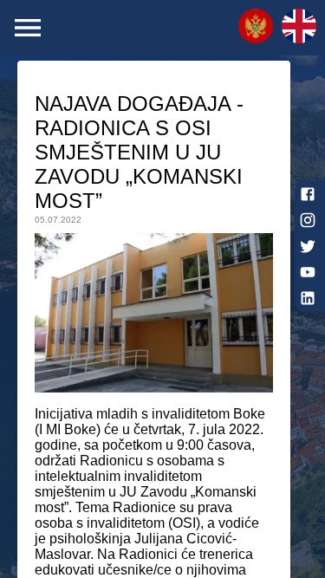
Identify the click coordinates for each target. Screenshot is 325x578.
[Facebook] (307, 194)
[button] (255, 28)
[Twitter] (307, 246)
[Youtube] (307, 272)
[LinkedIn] (307, 298)
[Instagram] (307, 220)
